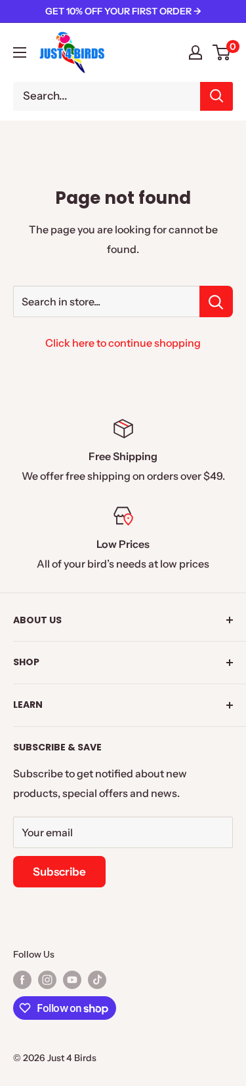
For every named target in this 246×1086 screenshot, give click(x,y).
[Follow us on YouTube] (72, 979)
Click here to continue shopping (123, 342)
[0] (222, 52)
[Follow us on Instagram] (47, 979)
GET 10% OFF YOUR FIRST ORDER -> (123, 11)
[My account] (195, 52)
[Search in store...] (216, 301)
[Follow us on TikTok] (97, 979)
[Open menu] (19, 52)
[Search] (216, 96)
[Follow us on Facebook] (22, 979)
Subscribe (59, 871)
